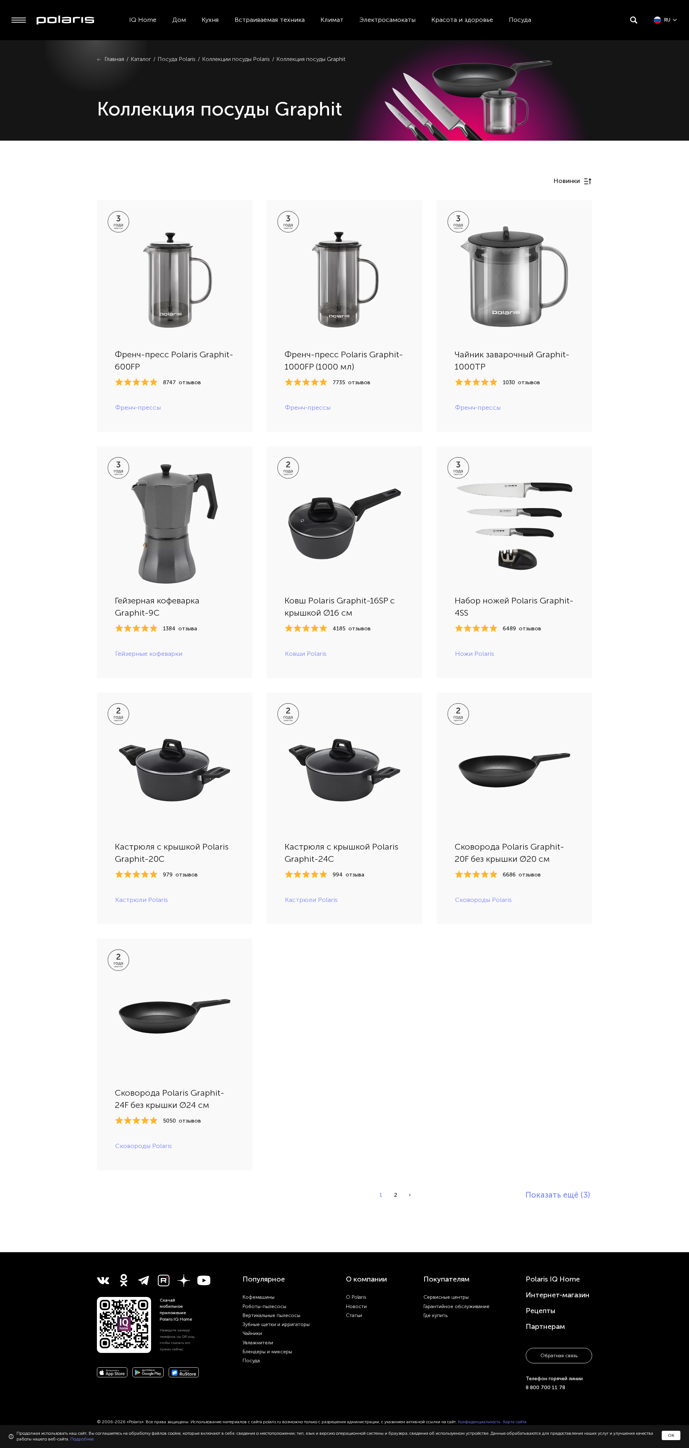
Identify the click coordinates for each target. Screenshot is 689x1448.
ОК (671, 1435)
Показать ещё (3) (557, 1195)
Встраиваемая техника (270, 20)
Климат (331, 20)
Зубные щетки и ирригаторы (276, 1324)
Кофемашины (259, 1297)
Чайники (252, 1333)
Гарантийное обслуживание (456, 1306)
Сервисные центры (446, 1297)
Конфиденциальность (479, 1421)
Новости (356, 1306)
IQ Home (142, 20)
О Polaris (356, 1297)
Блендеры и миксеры (267, 1352)
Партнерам (545, 1326)
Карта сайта (514, 1421)
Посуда (520, 20)
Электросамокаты (387, 20)
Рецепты (541, 1310)
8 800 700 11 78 (545, 1387)
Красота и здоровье (462, 20)
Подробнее (82, 1439)
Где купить (435, 1315)
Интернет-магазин (558, 1294)
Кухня (210, 20)
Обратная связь (558, 1356)
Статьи (354, 1315)
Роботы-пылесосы (264, 1306)
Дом (179, 20)
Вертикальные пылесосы (271, 1315)
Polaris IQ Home (553, 1279)
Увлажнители (258, 1343)
